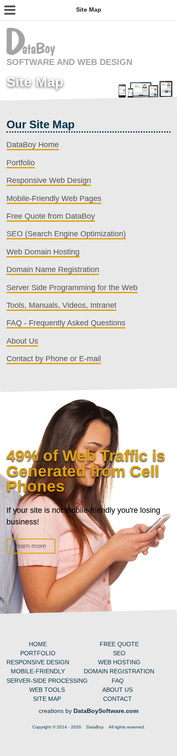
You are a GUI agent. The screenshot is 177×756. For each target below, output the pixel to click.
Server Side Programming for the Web (71, 287)
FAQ (118, 680)
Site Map (47, 698)
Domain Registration (119, 671)
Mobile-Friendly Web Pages (53, 198)
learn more (31, 545)
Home (38, 644)
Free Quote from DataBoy (50, 216)
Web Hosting (119, 662)
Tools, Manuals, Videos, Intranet (61, 305)
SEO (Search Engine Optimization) (66, 233)
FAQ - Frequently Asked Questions (65, 323)
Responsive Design (37, 662)
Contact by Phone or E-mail (53, 358)
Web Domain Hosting (42, 252)
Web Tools (47, 689)
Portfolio (20, 162)
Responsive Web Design (48, 180)
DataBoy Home (32, 144)
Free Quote (119, 644)
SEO (119, 653)
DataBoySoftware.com (105, 710)
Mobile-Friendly (38, 671)
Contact (117, 698)
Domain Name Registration (52, 269)
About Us (22, 341)
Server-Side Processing (47, 680)
